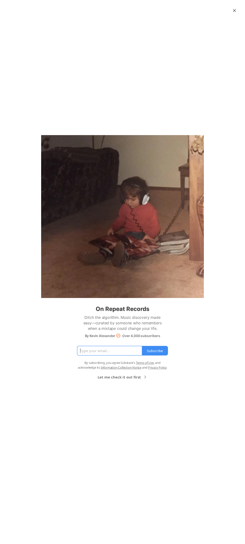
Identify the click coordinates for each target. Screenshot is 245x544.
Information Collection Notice (121, 367)
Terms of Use (145, 363)
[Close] (234, 10)
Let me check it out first (119, 377)
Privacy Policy (157, 367)
